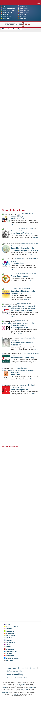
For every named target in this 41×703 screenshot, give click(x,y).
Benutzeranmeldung (15, 674)
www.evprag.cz (18, 288)
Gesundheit (9, 638)
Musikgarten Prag (17, 218)
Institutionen (26, 323)
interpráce (4, 687)
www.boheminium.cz (23, 304)
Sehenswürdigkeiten (8, 306)
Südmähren (23, 16)
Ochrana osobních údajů (17, 677)
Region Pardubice (24, 10)
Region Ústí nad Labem (9, 8)
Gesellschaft (33, 274)
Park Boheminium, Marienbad (22, 310)
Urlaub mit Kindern (20, 306)
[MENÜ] (38, 2)
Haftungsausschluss (15, 671)
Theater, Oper (15, 387)
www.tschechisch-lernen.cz (29, 243)
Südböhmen (23, 14)
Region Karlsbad (24, 12)
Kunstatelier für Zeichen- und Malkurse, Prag (22, 343)
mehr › (13, 224)
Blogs (19, 29)
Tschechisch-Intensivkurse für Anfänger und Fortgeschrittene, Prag (24, 249)
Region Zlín (23, 18)
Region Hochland (7, 16)
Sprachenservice (16, 246)
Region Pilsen (6, 14)
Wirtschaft (9, 660)
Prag (4, 6)
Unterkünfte (9, 656)
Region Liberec (23, 8)
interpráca (32, 687)
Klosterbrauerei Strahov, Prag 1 (22, 233)
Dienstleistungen (11, 627)
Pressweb (15, 694)
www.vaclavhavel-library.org (30, 353)
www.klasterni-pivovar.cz (27, 228)
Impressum (11, 668)
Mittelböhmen (23, 6)
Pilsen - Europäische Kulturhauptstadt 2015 (19, 326)
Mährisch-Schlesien (8, 12)
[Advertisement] (20, 54)
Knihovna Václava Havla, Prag (22, 358)
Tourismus (23, 308)
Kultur (34, 308)
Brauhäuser (14, 231)
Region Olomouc (7, 18)
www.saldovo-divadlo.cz (26, 385)
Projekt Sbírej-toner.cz (19, 276)
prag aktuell (22, 684)
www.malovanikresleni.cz (27, 338)
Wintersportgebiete (12, 658)
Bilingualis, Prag (17, 263)
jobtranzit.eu (5, 692)
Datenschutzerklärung (27, 668)
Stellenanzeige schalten (8, 29)
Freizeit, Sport (10, 631)
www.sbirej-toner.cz (22, 274)
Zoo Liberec (15, 375)
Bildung (20, 216)
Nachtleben (9, 649)
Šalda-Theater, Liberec (19, 390)
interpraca (25, 689)
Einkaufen (8, 629)
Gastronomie (23, 231)
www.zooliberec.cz (21, 368)
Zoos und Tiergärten (21, 370)
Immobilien (9, 640)
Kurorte (29, 308)
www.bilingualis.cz (21, 259)
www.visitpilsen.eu (21, 321)
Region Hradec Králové (9, 10)
